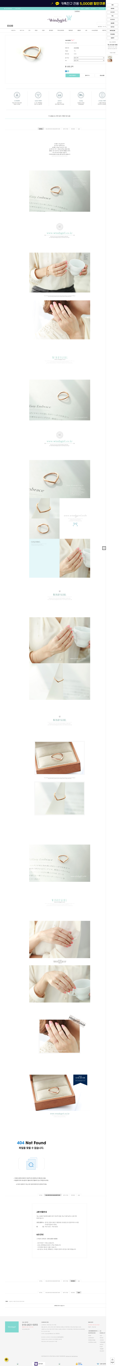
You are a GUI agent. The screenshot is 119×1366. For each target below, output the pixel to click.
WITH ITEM (65, 128)
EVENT (101, 1346)
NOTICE (112, 27)
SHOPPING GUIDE (92, 1342)
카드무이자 (112, 19)
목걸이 (36, 30)
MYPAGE (93, 8)
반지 (29, 30)
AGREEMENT (91, 1337)
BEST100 (22, 30)
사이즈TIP (112, 12)
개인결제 (101, 1348)
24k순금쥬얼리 (95, 30)
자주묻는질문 (102, 1342)
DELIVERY (102, 1351)
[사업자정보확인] (60, 1337)
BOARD (101, 8)
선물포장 (112, 38)
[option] (59, 3)
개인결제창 (112, 34)
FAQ (112, 15)
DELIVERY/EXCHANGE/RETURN (53, 128)
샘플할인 (79, 30)
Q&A (113, 4)
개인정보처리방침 (91, 1340)
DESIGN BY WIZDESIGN (72, 1356)
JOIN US (77, 8)
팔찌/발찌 (51, 30)
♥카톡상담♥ (112, 30)
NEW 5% (13, 30)
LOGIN (71, 8)
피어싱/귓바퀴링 (60, 30)
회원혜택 (112, 23)
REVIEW (112, 8)
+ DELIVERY (18, 8)
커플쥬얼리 (70, 30)
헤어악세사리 (105, 30)
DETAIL (41, 128)
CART (82, 8)
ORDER (87, 8)
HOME (89, 1335)
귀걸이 (43, 30)
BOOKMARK (8, 8)
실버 (86, 30)
